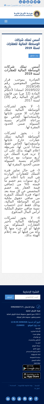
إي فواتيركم (36, 337)
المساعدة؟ (13, 385)
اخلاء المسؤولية (35, 354)
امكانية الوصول (36, 360)
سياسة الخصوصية (35, 357)
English (8, 5)
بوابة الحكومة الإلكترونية (25, 385)
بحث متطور (34, 55)
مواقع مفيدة (36, 334)
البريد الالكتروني (16, 5)
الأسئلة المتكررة (35, 331)
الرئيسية (38, 328)
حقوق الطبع (36, 349)
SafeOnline (37, 363)
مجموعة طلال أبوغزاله (23, 317)
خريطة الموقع (36, 346)
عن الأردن (29, 5)
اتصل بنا (38, 343)
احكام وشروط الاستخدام (33, 351)
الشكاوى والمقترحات (34, 340)
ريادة (24, 5)
